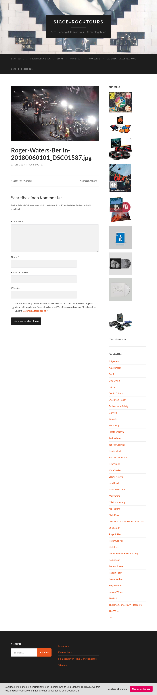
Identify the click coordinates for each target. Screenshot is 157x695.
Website (15, 287)
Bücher (112, 386)
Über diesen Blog (40, 58)
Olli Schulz (114, 527)
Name (15, 256)
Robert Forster (116, 566)
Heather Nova (116, 431)
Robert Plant (115, 572)
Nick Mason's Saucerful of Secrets (126, 521)
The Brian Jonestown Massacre (125, 604)
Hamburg (114, 425)
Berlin (112, 374)
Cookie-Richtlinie (22, 69)
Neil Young (114, 508)
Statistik (113, 598)
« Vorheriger (21, 180)
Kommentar (18, 221)
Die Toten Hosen (117, 399)
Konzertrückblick (118, 457)
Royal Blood (115, 585)
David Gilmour (116, 393)
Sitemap (62, 665)
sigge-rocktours (79, 22)
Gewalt (113, 418)
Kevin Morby (116, 450)
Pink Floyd (114, 546)
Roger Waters (116, 578)
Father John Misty (118, 406)
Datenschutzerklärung (121, 58)
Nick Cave (114, 514)
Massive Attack (117, 489)
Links (60, 58)
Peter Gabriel (116, 540)
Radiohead (114, 559)
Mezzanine (114, 495)
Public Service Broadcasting (123, 553)
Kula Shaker (115, 470)
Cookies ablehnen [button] (117, 689)
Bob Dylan (114, 380)
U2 (110, 617)
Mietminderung (117, 502)
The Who (114, 611)
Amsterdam (115, 367)
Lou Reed (114, 482)
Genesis (113, 412)
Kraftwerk (114, 463)
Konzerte (94, 58)
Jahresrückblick (117, 444)
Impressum (76, 58)
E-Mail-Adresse (20, 272)
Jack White (115, 438)
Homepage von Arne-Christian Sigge (77, 658)
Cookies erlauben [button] (141, 689)
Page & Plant (115, 534)
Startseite (17, 58)
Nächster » (89, 180)
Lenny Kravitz (116, 476)
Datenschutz (65, 652)
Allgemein (114, 361)
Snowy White (116, 591)
